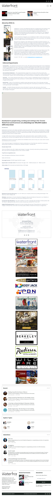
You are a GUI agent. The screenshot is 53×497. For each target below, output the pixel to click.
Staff (9, 442)
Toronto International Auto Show (29, 476)
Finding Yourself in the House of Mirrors (17, 392)
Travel (32, 426)
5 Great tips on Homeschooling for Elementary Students (21, 403)
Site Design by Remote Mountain (30, 493)
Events (32, 422)
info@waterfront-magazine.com (34, 57)
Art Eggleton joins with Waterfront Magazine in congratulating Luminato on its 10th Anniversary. (26, 446)
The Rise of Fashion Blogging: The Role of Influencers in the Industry (21, 393)
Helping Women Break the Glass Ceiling (41, 13)
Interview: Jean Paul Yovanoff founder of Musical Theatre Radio (17, 13)
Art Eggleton (11, 445)
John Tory (10, 438)
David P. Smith (11, 451)
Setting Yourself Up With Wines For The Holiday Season (21, 397)
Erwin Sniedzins (11, 394)
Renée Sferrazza (11, 400)
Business (9, 422)
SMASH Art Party (29, 482)
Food (8, 426)
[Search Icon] (48, 6)
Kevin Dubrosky (11, 411)
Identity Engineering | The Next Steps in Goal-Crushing (21, 408)
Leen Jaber (10, 406)
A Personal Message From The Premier (17, 458)
